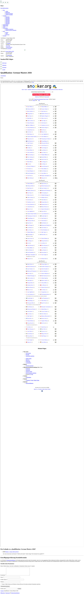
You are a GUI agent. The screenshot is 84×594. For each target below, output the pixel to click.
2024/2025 (7, 19)
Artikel (6, 11)
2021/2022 (7, 22)
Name (2, 577)
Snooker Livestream (9, 29)
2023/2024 (7, 20)
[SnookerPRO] (42, 1)
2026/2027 (7, 16)
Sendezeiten (5, 28)
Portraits (4, 35)
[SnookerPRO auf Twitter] (8, 3)
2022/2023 (7, 21)
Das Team (7, 34)
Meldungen (7, 12)
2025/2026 (7, 18)
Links (6, 33)
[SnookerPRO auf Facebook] (6, 3)
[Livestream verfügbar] (8, 48)
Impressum (8, 592)
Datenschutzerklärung (11, 560)
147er (4, 26)
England (8, 43)
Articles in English (9, 14)
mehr (4, 31)
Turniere (4, 15)
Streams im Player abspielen (10, 30)
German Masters (9, 47)
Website (2, 581)
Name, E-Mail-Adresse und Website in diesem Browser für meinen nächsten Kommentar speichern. (21, 584)
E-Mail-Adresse (3, 579)
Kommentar (3, 575)
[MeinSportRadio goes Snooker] (24, 50)
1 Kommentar (3, 75)
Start (4, 10)
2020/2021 (7, 23)
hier (33, 82)
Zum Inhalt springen (4, 8)
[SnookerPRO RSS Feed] (1, 3)
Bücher (6, 32)
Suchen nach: (3, 588)
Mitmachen (2, 592)
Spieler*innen (5, 24)
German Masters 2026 (9, 51)
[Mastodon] (4, 3)
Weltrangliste (5, 25)
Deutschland (9, 55)
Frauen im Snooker (9, 13)
